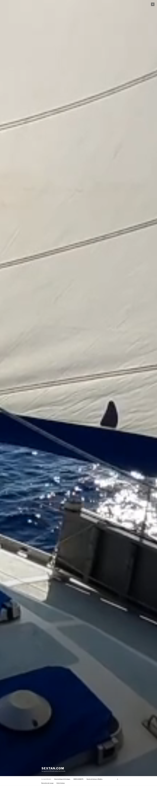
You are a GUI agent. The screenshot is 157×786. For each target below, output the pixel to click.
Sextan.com (53, 768)
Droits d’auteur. (61, 783)
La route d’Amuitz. (46, 779)
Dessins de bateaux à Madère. (95, 779)
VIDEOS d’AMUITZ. (78, 779)
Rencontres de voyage (47, 783)
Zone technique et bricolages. (62, 779)
